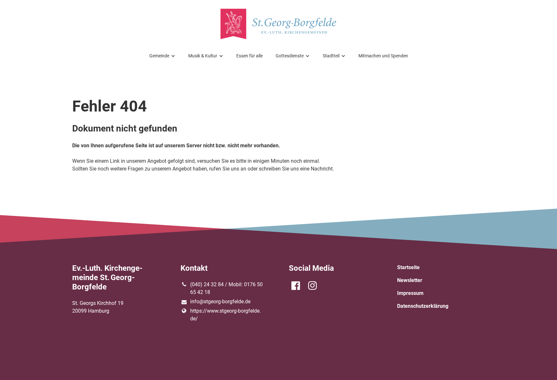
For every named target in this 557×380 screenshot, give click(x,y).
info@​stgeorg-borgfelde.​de (220, 301)
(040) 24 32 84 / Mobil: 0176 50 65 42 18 (226, 288)
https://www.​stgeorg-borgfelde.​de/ (225, 315)
